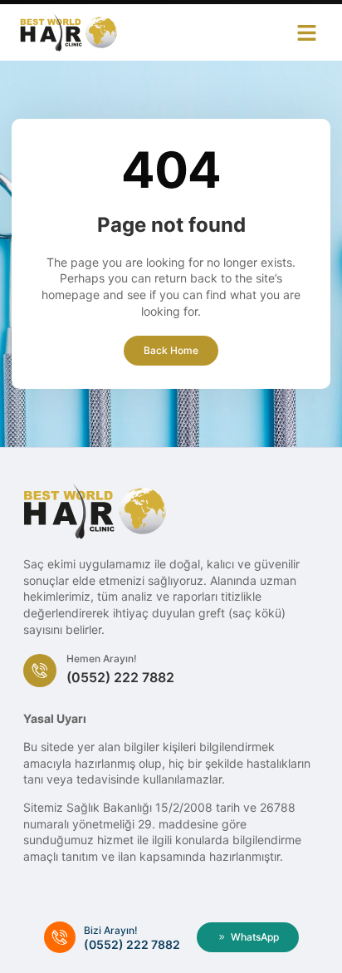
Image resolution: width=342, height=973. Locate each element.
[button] (307, 32)
